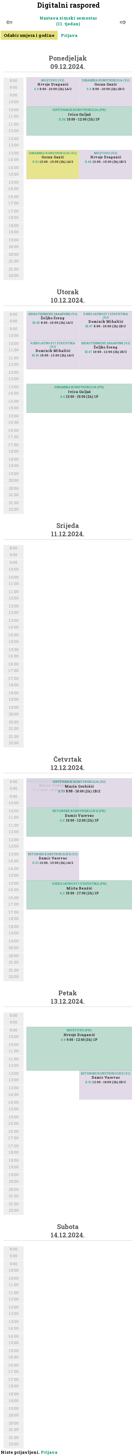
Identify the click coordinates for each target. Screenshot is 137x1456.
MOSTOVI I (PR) (79, 1030)
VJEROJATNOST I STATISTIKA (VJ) (105, 315)
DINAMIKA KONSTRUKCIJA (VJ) (106, 80)
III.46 (36, 322)
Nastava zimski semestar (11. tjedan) (68, 21)
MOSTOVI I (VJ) (52, 80)
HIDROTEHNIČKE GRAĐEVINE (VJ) (52, 314)
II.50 (62, 119)
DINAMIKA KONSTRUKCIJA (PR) (79, 387)
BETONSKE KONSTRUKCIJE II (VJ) (53, 854)
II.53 (61, 791)
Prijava (69, 35)
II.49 (88, 161)
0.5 (89, 89)
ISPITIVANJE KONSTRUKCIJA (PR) (79, 110)
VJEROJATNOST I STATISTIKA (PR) (79, 884)
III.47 (89, 326)
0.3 (62, 893)
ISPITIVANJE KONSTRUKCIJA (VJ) (79, 782)
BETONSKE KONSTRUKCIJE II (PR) (79, 811)
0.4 (36, 89)
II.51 (35, 161)
